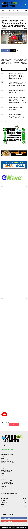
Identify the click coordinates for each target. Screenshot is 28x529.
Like (25, 518)
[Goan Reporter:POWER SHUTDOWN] (5, 109)
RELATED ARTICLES (8, 69)
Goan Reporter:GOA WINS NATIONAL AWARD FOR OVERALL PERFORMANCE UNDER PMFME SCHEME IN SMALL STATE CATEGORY (17, 101)
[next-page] (5, 121)
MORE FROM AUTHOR (19, 69)
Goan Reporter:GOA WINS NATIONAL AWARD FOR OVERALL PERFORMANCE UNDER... (7, 483)
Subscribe (23, 521)
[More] (17, 50)
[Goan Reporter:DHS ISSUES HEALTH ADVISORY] (5, 92)
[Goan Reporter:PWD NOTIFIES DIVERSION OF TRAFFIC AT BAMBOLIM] (5, 116)
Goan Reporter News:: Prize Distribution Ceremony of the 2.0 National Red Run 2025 (6, 61)
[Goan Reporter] (9, 4)
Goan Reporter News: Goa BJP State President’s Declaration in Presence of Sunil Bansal (20, 61)
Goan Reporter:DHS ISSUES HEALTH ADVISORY (6, 472)
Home (2, 17)
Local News (7, 17)
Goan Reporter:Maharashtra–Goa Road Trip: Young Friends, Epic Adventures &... (8, 461)
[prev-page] (2, 121)
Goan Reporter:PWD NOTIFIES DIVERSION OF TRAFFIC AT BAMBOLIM (17, 116)
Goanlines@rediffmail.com (7, 449)
